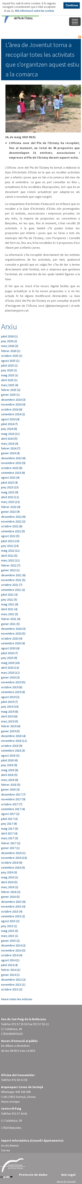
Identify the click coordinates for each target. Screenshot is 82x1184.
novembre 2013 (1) (13, 984)
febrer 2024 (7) (10, 448)
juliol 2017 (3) (9, 819)
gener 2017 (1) (10, 848)
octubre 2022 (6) (11, 526)
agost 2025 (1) (10, 361)
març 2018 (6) (9, 780)
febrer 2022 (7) (10, 565)
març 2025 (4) (9, 385)
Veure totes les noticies (16, 999)
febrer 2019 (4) (10, 726)
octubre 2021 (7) (11, 585)
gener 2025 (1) (10, 395)
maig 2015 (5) (9, 931)
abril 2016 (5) (9, 882)
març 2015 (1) (9, 936)
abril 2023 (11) (10, 497)
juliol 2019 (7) (9, 702)
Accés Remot (10, 1145)
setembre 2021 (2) (13, 590)
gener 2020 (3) (10, 677)
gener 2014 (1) (10, 975)
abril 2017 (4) (9, 833)
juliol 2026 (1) (9, 336)
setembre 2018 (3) (13, 750)
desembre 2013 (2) (13, 979)
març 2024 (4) (9, 443)
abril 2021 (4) (9, 609)
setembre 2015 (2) (13, 916)
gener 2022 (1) (10, 570)
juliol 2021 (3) (9, 594)
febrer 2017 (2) (10, 843)
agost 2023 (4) (10, 477)
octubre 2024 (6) (11, 409)
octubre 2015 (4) (11, 911)
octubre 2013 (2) (11, 989)
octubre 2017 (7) (11, 804)
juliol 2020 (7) (9, 653)
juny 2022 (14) (10, 546)
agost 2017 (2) (10, 814)
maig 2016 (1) (9, 877)
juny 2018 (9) (9, 765)
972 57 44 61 (19, 1113)
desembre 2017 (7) (13, 794)
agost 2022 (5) (10, 536)
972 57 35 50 (19, 1024)
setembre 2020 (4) (13, 643)
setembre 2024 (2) (13, 414)
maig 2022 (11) (10, 551)
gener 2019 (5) (10, 731)
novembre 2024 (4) (13, 404)
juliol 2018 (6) (9, 760)
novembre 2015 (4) (13, 906)
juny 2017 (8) (9, 824)
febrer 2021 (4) (10, 619)
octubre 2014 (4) (11, 955)
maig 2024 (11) (10, 434)
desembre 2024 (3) (13, 400)
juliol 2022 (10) (10, 541)
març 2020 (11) (10, 673)
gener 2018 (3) (10, 789)
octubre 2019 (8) (11, 687)
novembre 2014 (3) (13, 950)
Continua (72, 5)
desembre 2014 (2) (13, 945)
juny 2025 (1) (9, 370)
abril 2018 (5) (9, 775)
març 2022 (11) (10, 560)
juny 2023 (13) (10, 487)
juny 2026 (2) (9, 341)
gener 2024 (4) (10, 453)
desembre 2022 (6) (13, 517)
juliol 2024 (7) (9, 424)
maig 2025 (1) (9, 375)
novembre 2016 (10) (14, 858)
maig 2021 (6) (9, 604)
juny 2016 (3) (9, 872)
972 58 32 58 (19, 1080)
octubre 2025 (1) (11, 356)
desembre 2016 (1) (13, 853)
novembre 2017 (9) (13, 799)
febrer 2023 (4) (10, 507)
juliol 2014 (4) (9, 965)
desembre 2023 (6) (13, 458)
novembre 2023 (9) (13, 463)
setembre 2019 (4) (13, 692)
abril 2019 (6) (9, 716)
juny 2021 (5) (9, 599)
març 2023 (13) (10, 502)
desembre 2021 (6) (13, 575)
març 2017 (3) (9, 838)
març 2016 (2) (9, 887)
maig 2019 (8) (9, 711)
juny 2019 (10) (10, 706)
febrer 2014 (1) (10, 970)
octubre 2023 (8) (11, 468)
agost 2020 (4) (10, 648)
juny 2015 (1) (9, 926)
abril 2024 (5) (9, 438)
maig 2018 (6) (9, 770)
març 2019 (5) (9, 721)
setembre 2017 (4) (13, 809)
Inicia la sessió (66, 1182)
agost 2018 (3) (10, 755)
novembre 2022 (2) (13, 521)
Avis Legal (68, 1175)
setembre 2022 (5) (13, 531)
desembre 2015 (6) (13, 902)
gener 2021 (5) (10, 624)
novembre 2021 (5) (13, 580)
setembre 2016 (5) (13, 867)
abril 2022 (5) (9, 556)
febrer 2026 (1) (10, 351)
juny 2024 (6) (9, 429)
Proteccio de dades (33, 1175)
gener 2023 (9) (10, 512)
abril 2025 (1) (9, 380)
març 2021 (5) (9, 614)
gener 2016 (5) (10, 897)
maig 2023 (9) (9, 492)
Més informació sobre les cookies (34, 11)
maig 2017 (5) (9, 829)
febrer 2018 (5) (10, 785)
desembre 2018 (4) (13, 736)
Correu (5, 1150)
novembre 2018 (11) (14, 741)
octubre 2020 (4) (11, 638)
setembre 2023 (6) (13, 473)
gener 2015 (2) (10, 941)
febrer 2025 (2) (10, 390)
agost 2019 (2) (10, 697)
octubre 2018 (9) (11, 746)
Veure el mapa (10, 1102)
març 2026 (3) (9, 346)
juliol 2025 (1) (9, 365)
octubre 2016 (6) (11, 862)
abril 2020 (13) (10, 668)
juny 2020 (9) (9, 658)
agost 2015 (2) (10, 921)
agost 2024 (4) (10, 419)
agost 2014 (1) (10, 960)
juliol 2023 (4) (9, 482)
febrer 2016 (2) (10, 892)
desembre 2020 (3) (13, 629)
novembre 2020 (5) (13, 633)
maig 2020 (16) (10, 663)
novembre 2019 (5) (13, 682)
